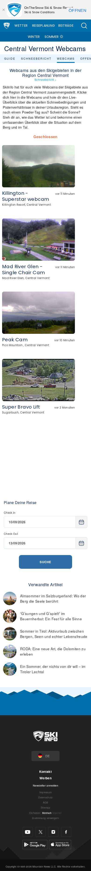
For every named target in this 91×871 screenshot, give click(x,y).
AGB (45, 802)
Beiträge (66, 25)
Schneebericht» (45, 79)
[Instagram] (53, 832)
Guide (9, 58)
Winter (34, 36)
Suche (45, 562)
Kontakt (45, 771)
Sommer (52, 36)
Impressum (45, 792)
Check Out (11, 534)
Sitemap (45, 807)
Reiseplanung (43, 25)
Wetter (21, 25)
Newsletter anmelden (45, 785)
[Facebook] (66, 832)
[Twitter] (40, 832)
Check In (10, 512)
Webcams (66, 58)
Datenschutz (45, 797)
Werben (45, 778)
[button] (84, 25)
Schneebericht (36, 58)
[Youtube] (28, 832)
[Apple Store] (60, 844)
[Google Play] (34, 844)
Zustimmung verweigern (45, 818)
